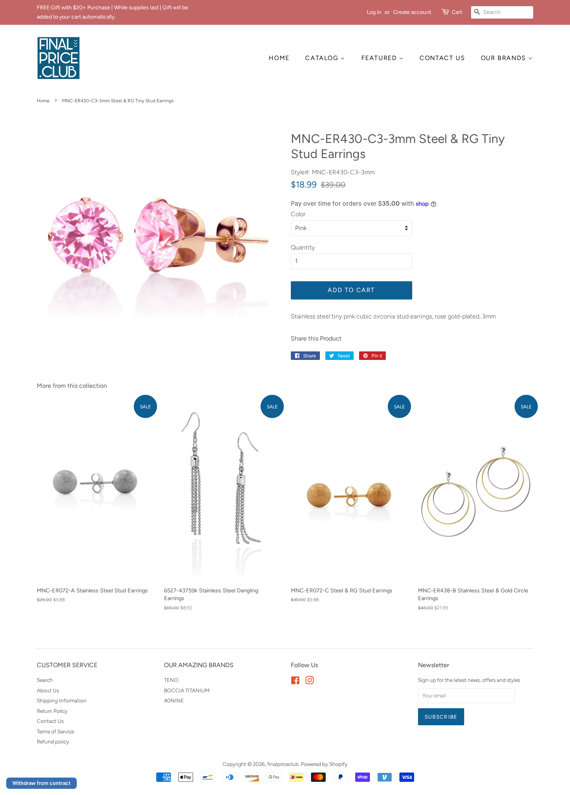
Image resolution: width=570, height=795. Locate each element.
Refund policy (53, 741)
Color (298, 214)
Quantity (303, 247)
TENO (171, 680)
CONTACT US (442, 58)
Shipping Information (61, 700)
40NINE (174, 700)
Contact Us (50, 721)
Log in (374, 12)
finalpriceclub (283, 764)
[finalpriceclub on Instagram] (309, 682)
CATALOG (322, 58)
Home (43, 100)
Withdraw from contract (41, 783)
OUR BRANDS (505, 58)
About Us (48, 690)
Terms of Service (55, 731)
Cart (457, 12)
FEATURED (380, 58)
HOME (279, 58)
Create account (412, 12)
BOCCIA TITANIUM (186, 690)
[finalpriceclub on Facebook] (295, 682)
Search (45, 680)
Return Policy (52, 711)
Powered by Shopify (324, 764)
